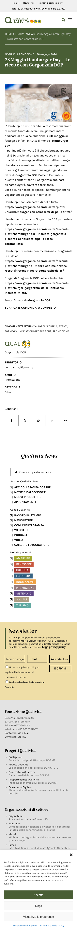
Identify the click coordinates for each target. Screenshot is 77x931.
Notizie (10, 54)
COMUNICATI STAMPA (29, 525)
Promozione (25, 54)
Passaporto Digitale (20, 787)
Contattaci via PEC (15, 736)
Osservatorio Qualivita (22, 772)
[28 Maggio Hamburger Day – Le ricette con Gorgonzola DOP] (38, 103)
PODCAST (20, 535)
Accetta (38, 895)
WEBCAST (21, 530)
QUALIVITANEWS (25, 34)
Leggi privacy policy (54, 647)
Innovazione (25, 582)
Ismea (12, 844)
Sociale (21, 599)
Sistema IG (24, 593)
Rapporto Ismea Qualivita (24, 779)
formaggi (11, 331)
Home (16, 3)
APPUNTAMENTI (25, 502)
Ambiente (23, 558)
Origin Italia (16, 815)
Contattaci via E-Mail (17, 732)
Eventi (63, 326)
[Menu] (70, 20)
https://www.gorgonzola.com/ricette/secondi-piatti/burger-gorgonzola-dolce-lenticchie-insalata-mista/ (37, 288)
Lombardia (12, 367)
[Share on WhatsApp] (38, 420)
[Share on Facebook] (11, 420)
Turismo (22, 605)
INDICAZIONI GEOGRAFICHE (35, 331)
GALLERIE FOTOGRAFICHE (31, 545)
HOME (8, 34)
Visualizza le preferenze (38, 916)
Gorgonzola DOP (15, 352)
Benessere (24, 564)
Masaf (12, 834)
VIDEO (18, 540)
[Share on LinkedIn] (52, 420)
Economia (23, 576)
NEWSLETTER (23, 520)
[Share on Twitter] (25, 420)
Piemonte (26, 367)
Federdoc (14, 823)
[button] (71, 855)
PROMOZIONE (61, 331)
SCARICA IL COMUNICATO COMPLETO (30, 307)
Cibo (8, 392)
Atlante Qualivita (18, 764)
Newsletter (28, 3)
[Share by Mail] (65, 420)
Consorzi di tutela (44, 326)
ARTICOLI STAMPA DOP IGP (32, 487)
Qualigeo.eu (15, 757)
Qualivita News (39, 455)
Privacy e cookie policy (25, 925)
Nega (38, 905)
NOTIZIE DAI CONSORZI (30, 492)
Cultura (22, 570)
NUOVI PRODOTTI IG (27, 497)
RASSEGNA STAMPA (27, 515)
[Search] (61, 20)
